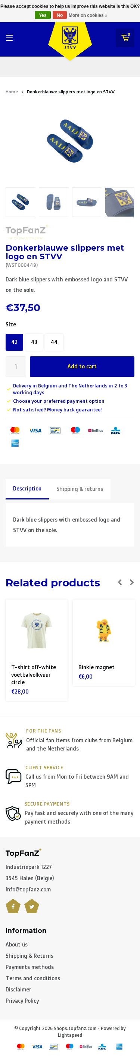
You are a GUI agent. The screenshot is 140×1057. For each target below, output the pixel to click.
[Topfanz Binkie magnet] (103, 630)
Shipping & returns (79, 489)
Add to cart (82, 366)
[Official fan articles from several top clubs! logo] (23, 852)
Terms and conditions (33, 978)
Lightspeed (70, 1035)
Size (11, 324)
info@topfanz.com (28, 889)
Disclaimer (18, 989)
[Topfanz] (27, 232)
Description (27, 488)
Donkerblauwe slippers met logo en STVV (71, 91)
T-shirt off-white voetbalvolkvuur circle (33, 674)
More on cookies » (88, 15)
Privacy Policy (22, 1000)
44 (54, 342)
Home (12, 91)
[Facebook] (13, 910)
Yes (43, 15)
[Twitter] (31, 910)
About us (17, 944)
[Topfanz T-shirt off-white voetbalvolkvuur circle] (36, 630)
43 (34, 342)
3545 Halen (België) (30, 878)
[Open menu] (9, 37)
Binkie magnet (96, 667)
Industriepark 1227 (29, 867)
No (60, 15)
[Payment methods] (15, 430)
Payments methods (30, 967)
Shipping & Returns (29, 955)
